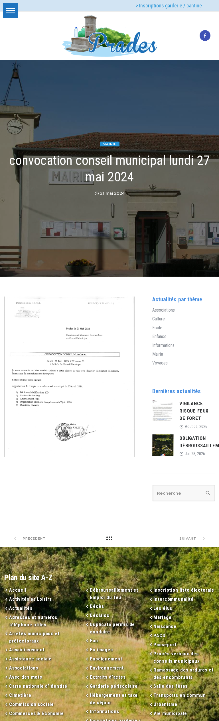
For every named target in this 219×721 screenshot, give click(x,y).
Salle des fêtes (170, 686)
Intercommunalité (173, 599)
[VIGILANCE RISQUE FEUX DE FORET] (163, 410)
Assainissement (27, 649)
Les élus (162, 608)
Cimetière (20, 695)
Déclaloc (100, 615)
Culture (158, 319)
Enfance (159, 336)
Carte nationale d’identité (38, 686)
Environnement (107, 668)
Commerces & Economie (36, 713)
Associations (163, 310)
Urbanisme (165, 704)
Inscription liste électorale (183, 590)
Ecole (157, 328)
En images (101, 649)
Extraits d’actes (107, 677)
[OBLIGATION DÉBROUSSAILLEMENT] (163, 444)
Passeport (165, 644)
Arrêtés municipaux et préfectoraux (34, 637)
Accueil (17, 590)
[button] (10, 10)
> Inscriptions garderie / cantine (169, 6)
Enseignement (106, 659)
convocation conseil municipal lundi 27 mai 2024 (109, 169)
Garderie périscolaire (114, 686)
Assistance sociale (30, 659)
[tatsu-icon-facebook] (205, 36)
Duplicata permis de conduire (112, 628)
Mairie (110, 144)
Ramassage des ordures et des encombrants (183, 673)
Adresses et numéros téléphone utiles (33, 620)
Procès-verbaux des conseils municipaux (176, 657)
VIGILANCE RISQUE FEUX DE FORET (194, 411)
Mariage (162, 617)
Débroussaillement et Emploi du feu (114, 593)
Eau (94, 640)
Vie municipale (170, 713)
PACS (159, 635)
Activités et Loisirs (30, 599)
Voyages (160, 363)
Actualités (20, 608)
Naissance (165, 626)
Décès (97, 606)
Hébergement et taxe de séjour (114, 698)
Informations (163, 345)
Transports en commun (179, 695)
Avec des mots (25, 677)
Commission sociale (31, 704)
